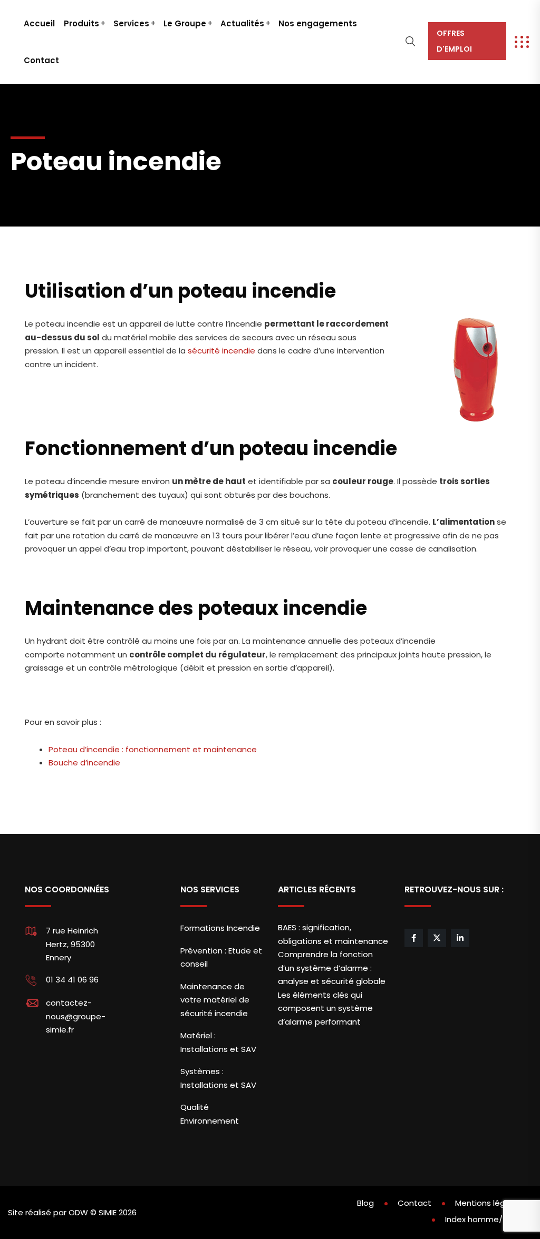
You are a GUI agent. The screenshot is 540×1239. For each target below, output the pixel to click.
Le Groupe (184, 23)
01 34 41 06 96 (72, 979)
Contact (41, 60)
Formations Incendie (220, 927)
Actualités (242, 23)
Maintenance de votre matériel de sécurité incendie (214, 1000)
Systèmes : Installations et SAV (218, 1078)
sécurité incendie (221, 350)
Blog (365, 1202)
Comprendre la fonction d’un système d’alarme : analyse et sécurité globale (331, 968)
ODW (78, 1212)
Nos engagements (317, 23)
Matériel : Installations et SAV (218, 1042)
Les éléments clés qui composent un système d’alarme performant (325, 1008)
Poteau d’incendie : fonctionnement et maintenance (153, 749)
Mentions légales (488, 1202)
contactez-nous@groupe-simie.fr (75, 1016)
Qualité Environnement (209, 1114)
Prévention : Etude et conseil (221, 957)
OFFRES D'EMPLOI (454, 41)
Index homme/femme (488, 1219)
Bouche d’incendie (85, 762)
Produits (81, 23)
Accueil (39, 23)
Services (131, 23)
